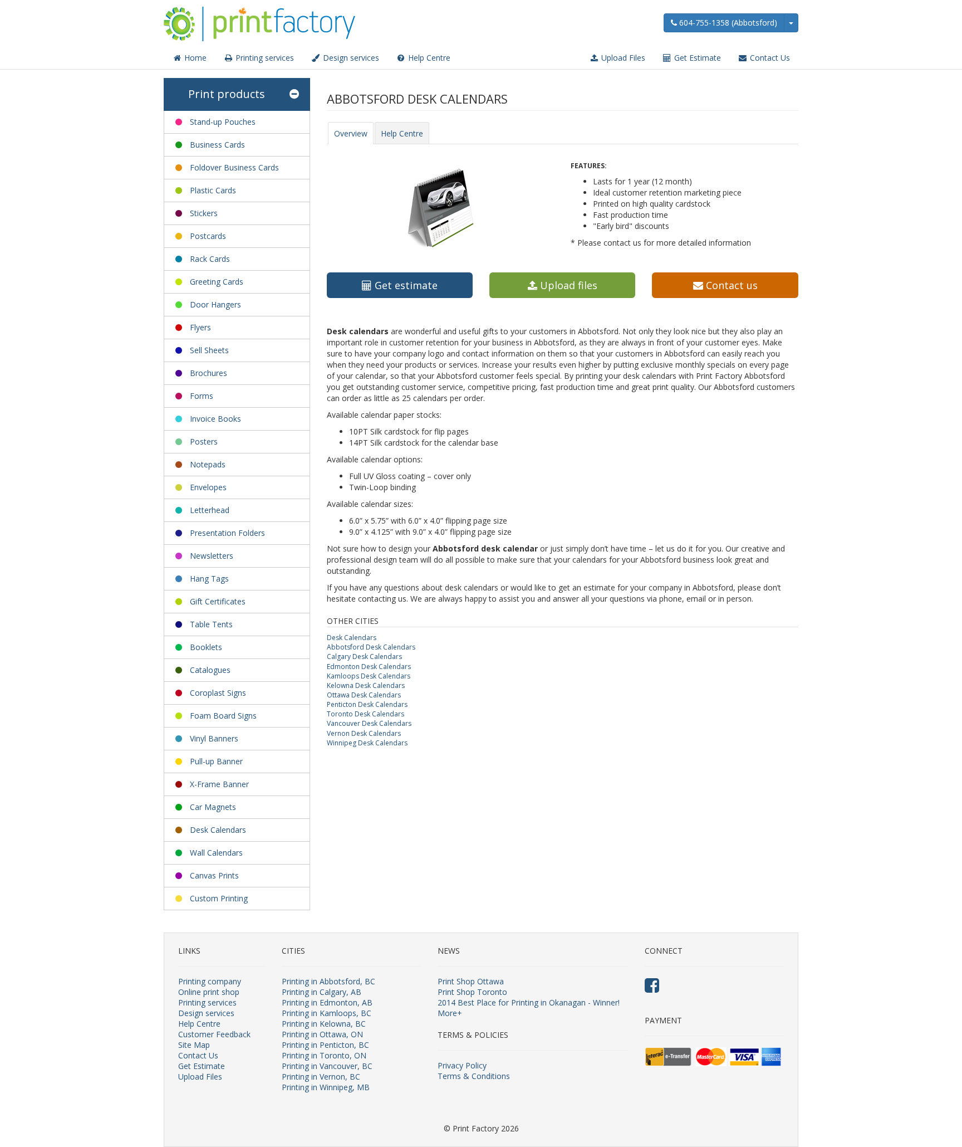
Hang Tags (209, 578)
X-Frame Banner (219, 784)
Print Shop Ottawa (471, 981)
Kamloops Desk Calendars (368, 676)
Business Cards (217, 144)
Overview (350, 133)
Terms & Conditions (474, 1076)
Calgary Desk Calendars (364, 656)
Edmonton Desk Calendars (369, 666)
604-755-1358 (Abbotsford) (727, 22)
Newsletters (211, 555)
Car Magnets (213, 807)
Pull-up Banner (216, 761)
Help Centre (428, 57)
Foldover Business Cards (234, 167)
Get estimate (405, 285)
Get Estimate (696, 57)
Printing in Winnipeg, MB (326, 1087)
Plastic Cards (213, 190)
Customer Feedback (214, 1034)
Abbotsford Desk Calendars (371, 647)
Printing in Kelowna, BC (324, 1023)
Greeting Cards (216, 281)
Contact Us (769, 57)
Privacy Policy (462, 1065)
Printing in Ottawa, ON (322, 1034)
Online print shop (208, 992)
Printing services (263, 57)
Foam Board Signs (223, 715)
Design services (350, 57)
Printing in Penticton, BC (325, 1044)
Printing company (209, 981)
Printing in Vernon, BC (321, 1076)
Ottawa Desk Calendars (364, 695)
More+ (450, 1013)
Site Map (194, 1044)
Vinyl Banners (214, 738)
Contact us (730, 285)
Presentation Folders (227, 533)
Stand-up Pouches (223, 121)
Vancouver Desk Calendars (369, 723)
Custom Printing (219, 898)
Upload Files (622, 57)
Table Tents (211, 624)
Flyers (200, 327)
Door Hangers (215, 304)
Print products (226, 93)
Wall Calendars (216, 852)
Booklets (206, 647)
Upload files (567, 285)
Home (194, 57)
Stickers (204, 213)
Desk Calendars (218, 829)
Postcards (208, 236)
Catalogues (210, 670)
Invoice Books (215, 418)
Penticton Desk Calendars (367, 704)
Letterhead (209, 510)
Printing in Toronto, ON (324, 1055)
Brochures (208, 373)
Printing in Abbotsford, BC (328, 981)
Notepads (207, 464)
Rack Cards (210, 258)
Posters (204, 441)
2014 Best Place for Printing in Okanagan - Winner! (529, 1002)
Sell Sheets (209, 350)
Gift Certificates (218, 601)
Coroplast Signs (218, 692)
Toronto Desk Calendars (365, 714)
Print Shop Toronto (472, 992)
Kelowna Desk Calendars (366, 685)
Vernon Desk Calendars (364, 733)
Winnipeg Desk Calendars (367, 743)
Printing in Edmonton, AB (327, 1002)
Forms (201, 396)
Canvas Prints (214, 875)
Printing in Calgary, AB (321, 992)
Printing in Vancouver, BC (327, 1066)
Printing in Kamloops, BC (326, 1013)
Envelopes (208, 487)
